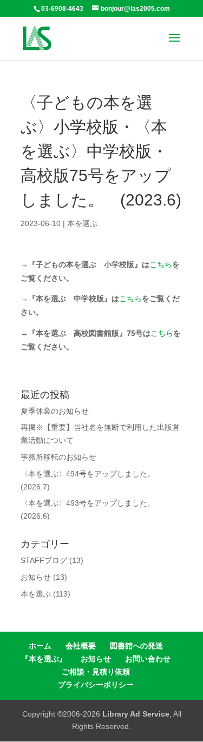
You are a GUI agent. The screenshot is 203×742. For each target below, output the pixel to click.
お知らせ (36, 577)
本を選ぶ (82, 223)
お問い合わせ (148, 658)
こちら (160, 264)
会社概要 (81, 645)
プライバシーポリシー (96, 684)
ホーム (40, 645)
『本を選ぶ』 (44, 658)
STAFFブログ (44, 560)
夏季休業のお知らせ (55, 411)
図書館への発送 (136, 645)
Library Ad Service (135, 714)
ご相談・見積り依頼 (96, 671)
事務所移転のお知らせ (58, 457)
